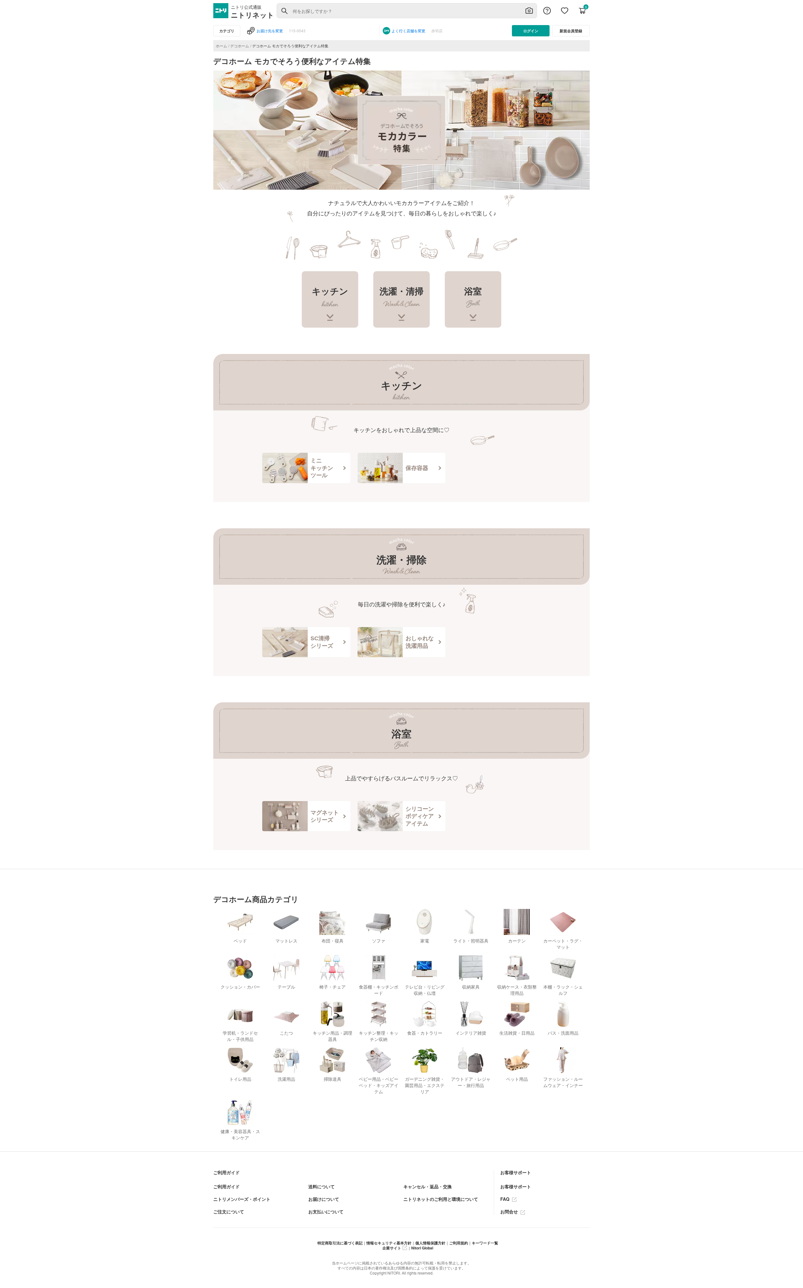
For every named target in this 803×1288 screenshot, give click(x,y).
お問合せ (509, 1211)
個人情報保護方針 (430, 1242)
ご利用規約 (458, 1242)
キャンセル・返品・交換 (427, 1186)
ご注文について (228, 1211)
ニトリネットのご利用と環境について (440, 1199)
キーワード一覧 (485, 1242)
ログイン (530, 31)
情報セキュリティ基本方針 (389, 1242)
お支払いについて (325, 1211)
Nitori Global (422, 1247)
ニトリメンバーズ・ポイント (241, 1199)
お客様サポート (515, 1186)
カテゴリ (226, 31)
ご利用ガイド (226, 1186)
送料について (321, 1186)
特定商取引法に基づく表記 (340, 1242)
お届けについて (323, 1199)
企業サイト (391, 1247)
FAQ (505, 1199)
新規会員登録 (571, 31)
